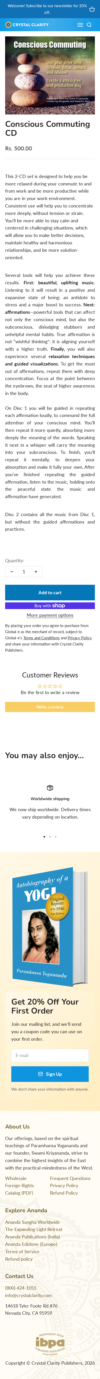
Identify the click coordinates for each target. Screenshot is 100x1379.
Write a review (50, 706)
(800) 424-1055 (20, 1288)
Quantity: (14, 560)
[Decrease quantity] (11, 572)
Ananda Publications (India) (32, 1236)
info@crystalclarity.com (28, 1295)
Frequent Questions (70, 1178)
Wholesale (16, 1178)
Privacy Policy (64, 1185)
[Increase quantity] (35, 572)
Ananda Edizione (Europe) (31, 1244)
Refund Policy (64, 1193)
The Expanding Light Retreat (33, 1229)
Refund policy (19, 1259)
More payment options (50, 615)
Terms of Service (22, 1251)
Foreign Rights (19, 1185)
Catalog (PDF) (19, 1193)
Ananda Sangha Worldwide (32, 1222)
